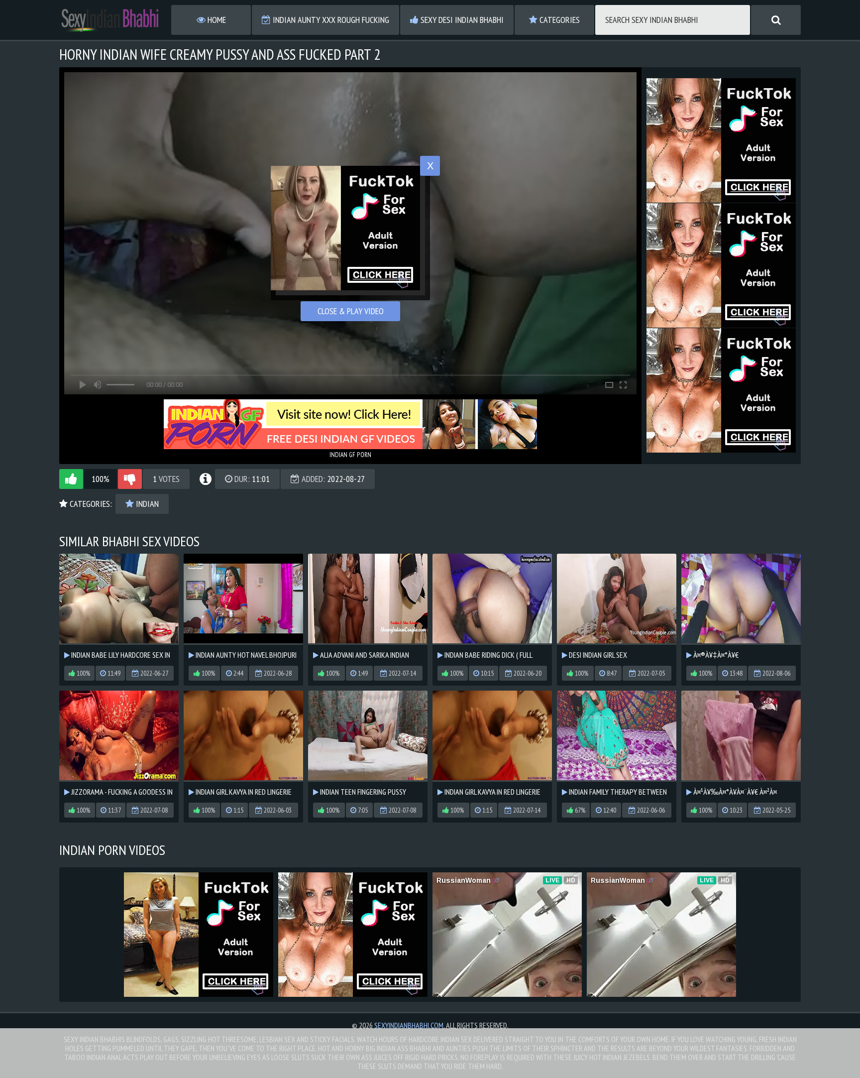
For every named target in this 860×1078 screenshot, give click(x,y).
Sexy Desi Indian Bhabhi (461, 19)
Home (216, 19)
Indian (146, 503)
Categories (559, 19)
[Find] (776, 20)
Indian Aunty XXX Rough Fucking (330, 19)
